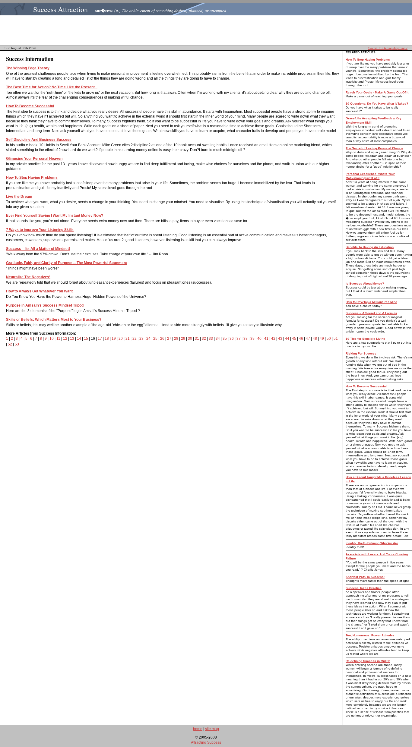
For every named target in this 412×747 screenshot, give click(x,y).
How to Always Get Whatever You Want (39, 291)
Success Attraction (60, 9)
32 (204, 338)
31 (197, 338)
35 (225, 338)
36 (232, 338)
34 (218, 338)
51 (336, 338)
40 (259, 338)
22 (134, 338)
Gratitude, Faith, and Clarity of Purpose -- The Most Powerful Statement (66, 263)
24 (148, 338)
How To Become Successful (30, 106)
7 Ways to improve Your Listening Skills (40, 230)
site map (212, 729)
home (197, 729)
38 (245, 338)
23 (141, 338)
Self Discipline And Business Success (38, 139)
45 (294, 338)
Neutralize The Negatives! (28, 277)
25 (155, 338)
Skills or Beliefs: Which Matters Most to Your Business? (53, 319)
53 (17, 344)
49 (322, 338)
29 (183, 338)
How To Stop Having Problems (32, 177)
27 (169, 338)
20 (121, 338)
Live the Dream (19, 196)
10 (51, 338)
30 (190, 338)
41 (266, 338)
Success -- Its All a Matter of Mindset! (38, 249)
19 (114, 338)
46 (301, 338)
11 (58, 338)
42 (273, 338)
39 (252, 338)
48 (315, 338)
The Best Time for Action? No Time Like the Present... (51, 87)
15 (86, 338)
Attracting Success (206, 742)
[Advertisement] (208, 30)
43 (280, 338)
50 (329, 338)
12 (65, 338)
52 (10, 344)
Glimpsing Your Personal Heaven (34, 158)
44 (287, 338)
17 (100, 338)
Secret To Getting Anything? (387, 48)
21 (127, 338)
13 (72, 338)
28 (176, 338)
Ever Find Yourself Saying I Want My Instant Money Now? (54, 215)
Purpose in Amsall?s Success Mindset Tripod (45, 305)
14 (79, 338)
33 (211, 338)
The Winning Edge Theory (27, 68)
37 (238, 338)
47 (308, 338)
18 (107, 338)
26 (162, 338)
